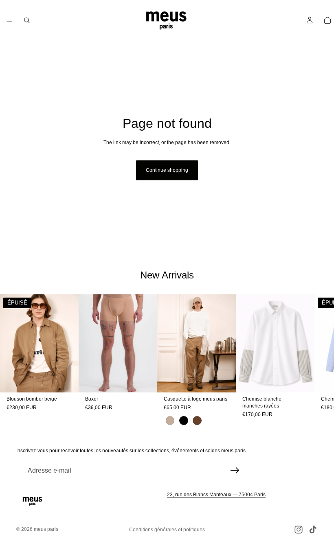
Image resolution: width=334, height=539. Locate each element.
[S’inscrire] (235, 470)
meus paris (46, 529)
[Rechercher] (27, 20)
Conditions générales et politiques (167, 529)
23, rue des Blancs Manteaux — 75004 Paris (216, 494)
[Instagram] (298, 530)
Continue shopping (167, 170)
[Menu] (9, 20)
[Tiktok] (313, 530)
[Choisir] (144, 380)
